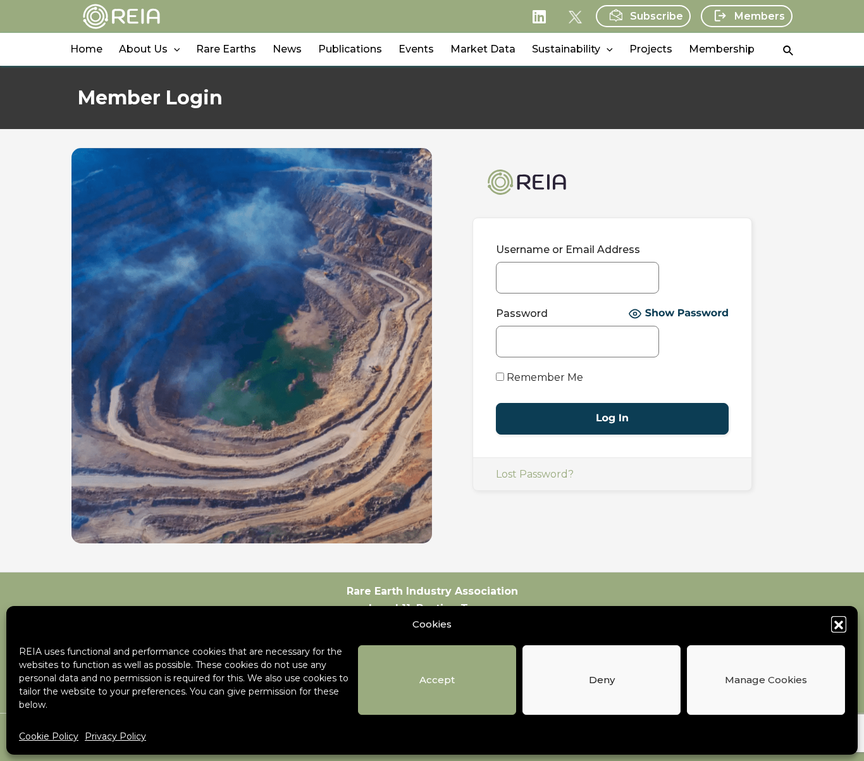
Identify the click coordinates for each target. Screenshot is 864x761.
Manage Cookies (766, 680)
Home (86, 49)
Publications (350, 49)
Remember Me (543, 377)
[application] (174, 49)
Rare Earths (226, 49)
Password (522, 313)
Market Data (482, 49)
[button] (838, 623)
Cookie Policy (48, 736)
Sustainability (566, 49)
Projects (650, 49)
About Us (143, 49)
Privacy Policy (115, 736)
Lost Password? (535, 474)
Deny (602, 680)
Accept (437, 680)
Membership (722, 49)
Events (416, 49)
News (287, 49)
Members (759, 16)
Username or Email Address (568, 250)
